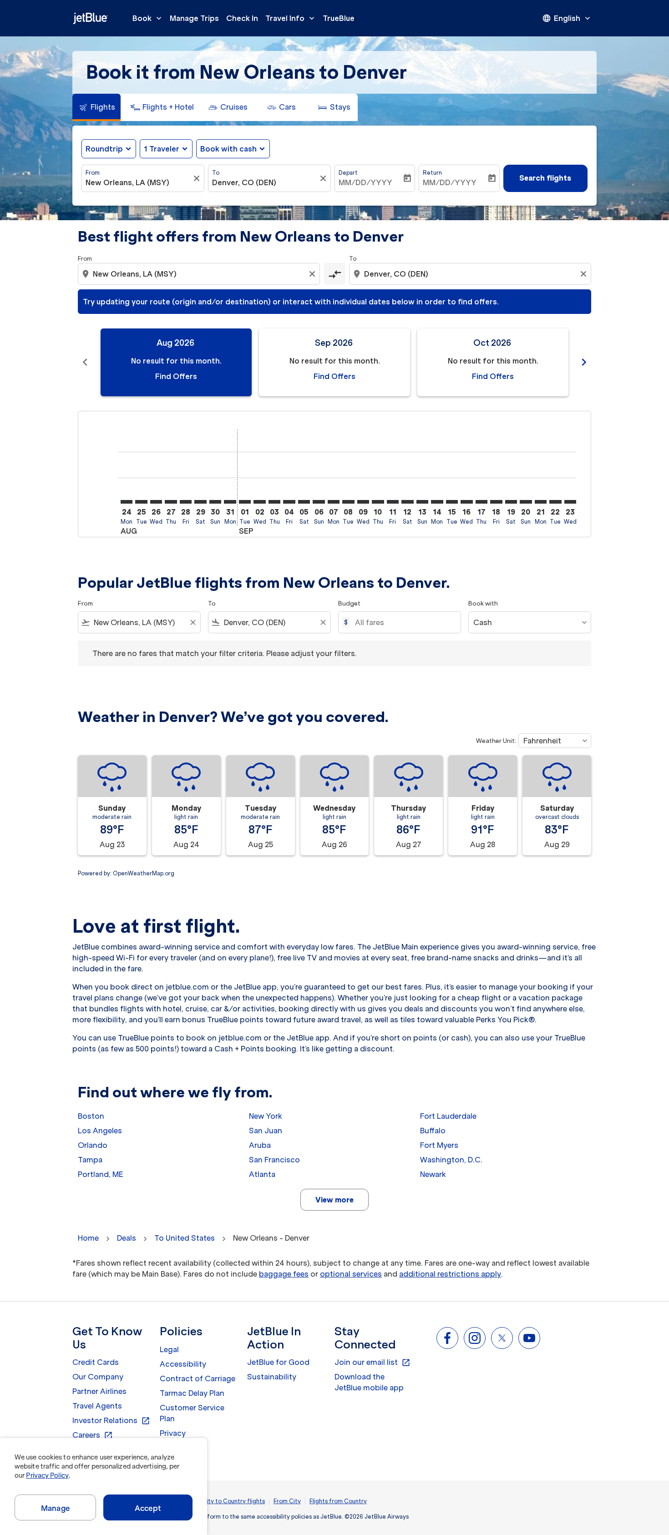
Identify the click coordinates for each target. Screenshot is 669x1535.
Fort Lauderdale (448, 1116)
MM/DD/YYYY (365, 182)
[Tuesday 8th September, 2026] (348, 502)
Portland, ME (100, 1174)
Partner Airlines (99, 1391)
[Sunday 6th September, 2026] (318, 502)
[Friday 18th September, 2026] (496, 502)
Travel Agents (97, 1405)
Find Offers (176, 376)
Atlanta (262, 1174)
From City (287, 1501)
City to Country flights (233, 1501)
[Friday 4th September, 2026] (289, 502)
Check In (242, 18)
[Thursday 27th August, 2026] (171, 502)
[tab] (96, 107)
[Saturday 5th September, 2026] (304, 502)
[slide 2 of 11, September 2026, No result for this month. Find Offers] (334, 362)
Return (432, 172)
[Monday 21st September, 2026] (541, 502)
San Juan (265, 1130)
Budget (349, 603)
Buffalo (433, 1130)
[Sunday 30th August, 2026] (215, 502)
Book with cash (228, 148)
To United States (184, 1237)
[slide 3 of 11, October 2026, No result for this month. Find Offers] (492, 362)
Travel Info (290, 18)
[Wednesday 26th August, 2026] (156, 502)
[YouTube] (529, 1338)
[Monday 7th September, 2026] (334, 502)
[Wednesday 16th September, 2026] (466, 502)
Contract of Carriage (197, 1378)
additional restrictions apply (450, 1273)
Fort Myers (439, 1145)
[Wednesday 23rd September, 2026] (570, 502)
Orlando (92, 1145)
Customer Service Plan (192, 1413)
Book (147, 18)
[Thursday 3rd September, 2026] (274, 502)
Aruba (260, 1145)
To (215, 172)
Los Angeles (100, 1130)
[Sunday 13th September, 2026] (422, 502)
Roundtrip (104, 148)
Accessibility (183, 1363)
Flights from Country (338, 1501)
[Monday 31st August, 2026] (230, 502)
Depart (348, 172)
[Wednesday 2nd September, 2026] (259, 502)
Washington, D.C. (451, 1159)
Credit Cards (95, 1362)
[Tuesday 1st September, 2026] (245, 502)
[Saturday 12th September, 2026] (407, 502)
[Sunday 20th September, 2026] (526, 502)
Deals (126, 1237)
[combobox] (138, 182)
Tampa (90, 1159)
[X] (502, 1338)
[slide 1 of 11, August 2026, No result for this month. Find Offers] (176, 362)
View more (334, 1199)
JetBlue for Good (278, 1362)
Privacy (173, 1433)
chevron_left (85, 362)
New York (265, 1116)
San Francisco (274, 1159)
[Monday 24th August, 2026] (126, 502)
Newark (433, 1174)
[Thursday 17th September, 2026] (481, 502)
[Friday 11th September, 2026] (393, 502)
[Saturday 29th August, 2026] (200, 502)
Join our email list (372, 1363)
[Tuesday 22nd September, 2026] (555, 502)
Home (88, 1237)
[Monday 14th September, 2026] (437, 502)
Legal (169, 1349)
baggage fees (284, 1273)
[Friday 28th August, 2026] (186, 502)
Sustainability (271, 1376)
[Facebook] (447, 1338)
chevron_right (584, 362)
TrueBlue (339, 18)
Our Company (97, 1376)
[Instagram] (475, 1338)
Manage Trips (194, 18)
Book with (483, 603)
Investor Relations (111, 1421)
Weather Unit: (496, 741)
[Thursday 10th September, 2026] (378, 502)
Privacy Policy (47, 1475)
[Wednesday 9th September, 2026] (363, 502)
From (93, 172)
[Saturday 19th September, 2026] (511, 502)
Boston (91, 1116)
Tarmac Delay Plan (192, 1393)
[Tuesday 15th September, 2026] (452, 502)
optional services (351, 1273)
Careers (92, 1435)
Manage (55, 1508)
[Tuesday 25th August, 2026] (141, 502)
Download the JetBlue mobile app (369, 1382)
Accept (148, 1508)
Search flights (545, 177)
